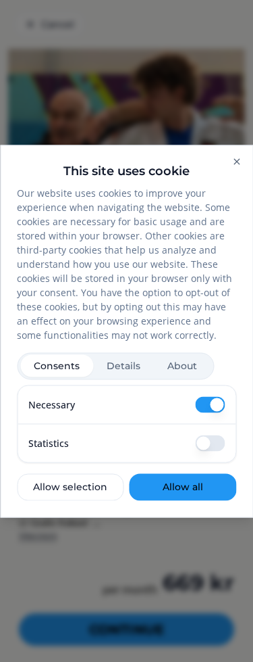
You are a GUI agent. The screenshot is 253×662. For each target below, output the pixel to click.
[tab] (56, 366)
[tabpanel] (126, 424)
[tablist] (115, 365)
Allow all (183, 487)
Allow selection (70, 487)
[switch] (210, 404)
